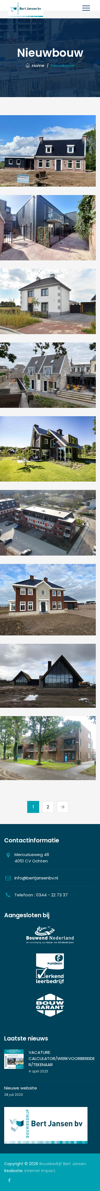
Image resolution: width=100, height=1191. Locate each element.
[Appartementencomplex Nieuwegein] (48, 525)
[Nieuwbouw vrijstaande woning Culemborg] (48, 451)
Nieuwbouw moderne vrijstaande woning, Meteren (48, 325)
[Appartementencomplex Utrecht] (48, 754)
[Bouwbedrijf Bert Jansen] (25, 9)
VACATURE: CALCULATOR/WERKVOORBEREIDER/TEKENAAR (62, 1058)
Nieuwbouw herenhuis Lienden (48, 623)
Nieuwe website (20, 1088)
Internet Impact (39, 1170)
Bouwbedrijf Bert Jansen (62, 1164)
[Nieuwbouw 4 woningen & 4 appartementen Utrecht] (48, 230)
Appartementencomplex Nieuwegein (48, 546)
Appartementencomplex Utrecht (48, 772)
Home (37, 65)
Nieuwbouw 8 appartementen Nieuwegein (48, 399)
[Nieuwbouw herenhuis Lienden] (48, 606)
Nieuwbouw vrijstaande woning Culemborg (48, 472)
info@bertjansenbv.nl (36, 878)
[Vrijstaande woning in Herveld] (48, 682)
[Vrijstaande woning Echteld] (48, 157)
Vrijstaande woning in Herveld (48, 699)
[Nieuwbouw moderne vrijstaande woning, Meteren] (48, 304)
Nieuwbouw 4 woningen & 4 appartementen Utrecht (48, 251)
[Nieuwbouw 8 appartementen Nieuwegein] (48, 378)
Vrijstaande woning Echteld (48, 175)
